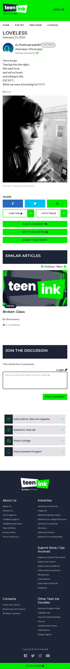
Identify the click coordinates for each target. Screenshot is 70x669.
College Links (44, 612)
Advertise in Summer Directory (48, 525)
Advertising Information (49, 515)
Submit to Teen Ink (25, 430)
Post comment (55, 396)
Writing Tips (43, 574)
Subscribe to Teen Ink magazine (48, 585)
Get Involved (44, 579)
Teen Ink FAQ (9, 528)
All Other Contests (12, 613)
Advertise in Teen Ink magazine (48, 508)
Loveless (52, 25)
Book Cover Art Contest (14, 609)
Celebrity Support (11, 519)
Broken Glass (14, 312)
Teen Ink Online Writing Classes (49, 619)
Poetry (19, 25)
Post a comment (34, 224)
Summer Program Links (49, 608)
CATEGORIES (34, 665)
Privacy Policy (9, 532)
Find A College (22, 440)
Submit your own (34, 240)
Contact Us (8, 510)
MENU (57, 9)
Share (7, 197)
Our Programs (10, 515)
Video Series (44, 630)
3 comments (12, 325)
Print (8, 91)
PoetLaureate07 (30, 44)
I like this (20, 213)
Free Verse (35, 25)
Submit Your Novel (46, 561)
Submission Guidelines (49, 566)
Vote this (53, 213)
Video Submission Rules (49, 570)
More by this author (25, 53)
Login (60, 370)
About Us (7, 506)
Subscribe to (32, 419)
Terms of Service (11, 536)
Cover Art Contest (11, 604)
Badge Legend (44, 634)
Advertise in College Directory (52, 519)
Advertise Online (46, 532)
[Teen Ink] (17, 9)
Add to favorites (34, 232)
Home (6, 25)
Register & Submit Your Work (51, 557)
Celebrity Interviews (12, 523)
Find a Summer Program (27, 451)
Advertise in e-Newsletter (50, 536)
